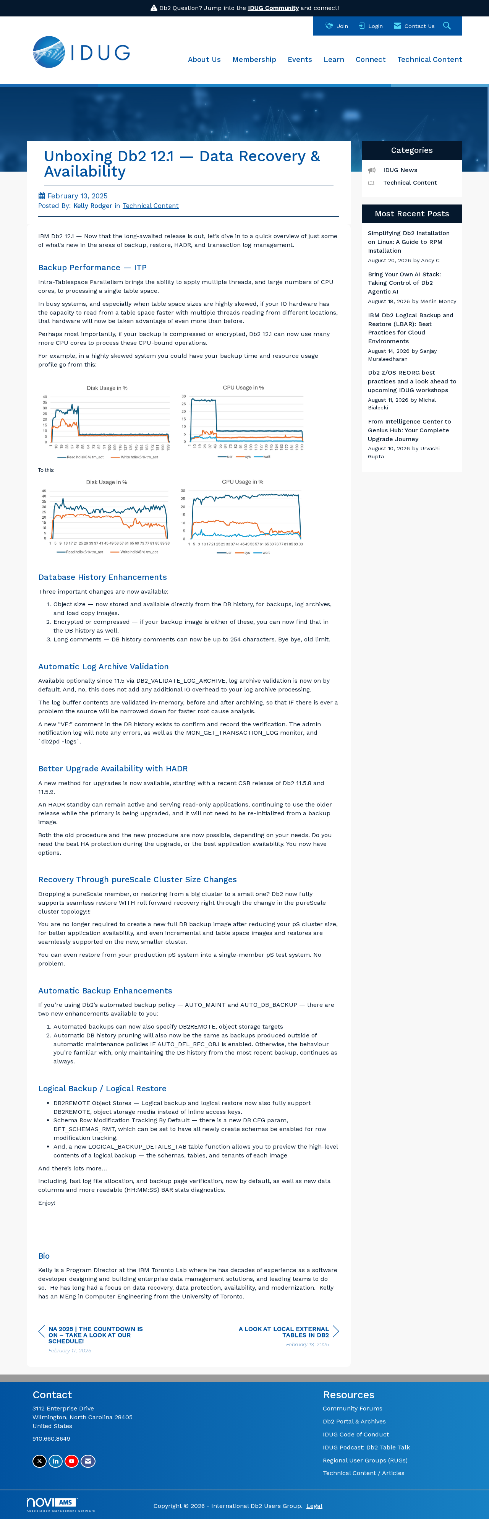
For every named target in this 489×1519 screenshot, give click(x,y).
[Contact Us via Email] (88, 1461)
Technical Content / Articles (364, 1473)
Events (300, 59)
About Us (204, 59)
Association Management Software (61, 1510)
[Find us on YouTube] (72, 1461)
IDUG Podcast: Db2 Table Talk (366, 1447)
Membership (254, 59)
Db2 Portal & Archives (354, 1421)
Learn (334, 59)
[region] (282, 1337)
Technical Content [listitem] (410, 182)
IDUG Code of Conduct (356, 1434)
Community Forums (352, 1408)
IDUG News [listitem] (400, 170)
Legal (314, 1505)
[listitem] (412, 246)
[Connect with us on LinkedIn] (56, 1461)
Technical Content (429, 59)
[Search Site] (448, 26)
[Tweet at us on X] (39, 1461)
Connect (371, 59)
